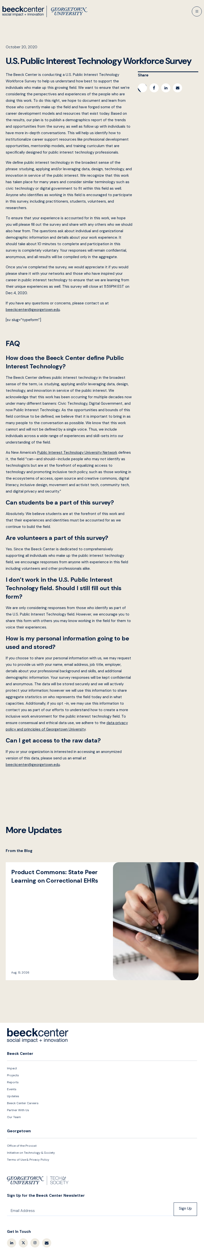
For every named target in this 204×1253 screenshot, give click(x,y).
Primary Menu (197, 11)
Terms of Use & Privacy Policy (28, 1160)
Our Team (14, 1117)
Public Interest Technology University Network (77, 452)
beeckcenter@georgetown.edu (33, 309)
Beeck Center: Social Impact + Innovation (38, 1035)
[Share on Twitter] (142, 87)
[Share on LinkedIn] (165, 87)
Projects (13, 1075)
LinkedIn (11, 1243)
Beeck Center (44, 11)
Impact (12, 1068)
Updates (13, 1096)
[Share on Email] (177, 87)
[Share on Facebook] (154, 87)
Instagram (35, 1243)
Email (46, 1243)
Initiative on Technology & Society (31, 1153)
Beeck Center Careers (23, 1103)
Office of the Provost (22, 1146)
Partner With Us (18, 1110)
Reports (13, 1082)
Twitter (23, 1243)
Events (11, 1089)
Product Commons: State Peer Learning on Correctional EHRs (102, 921)
